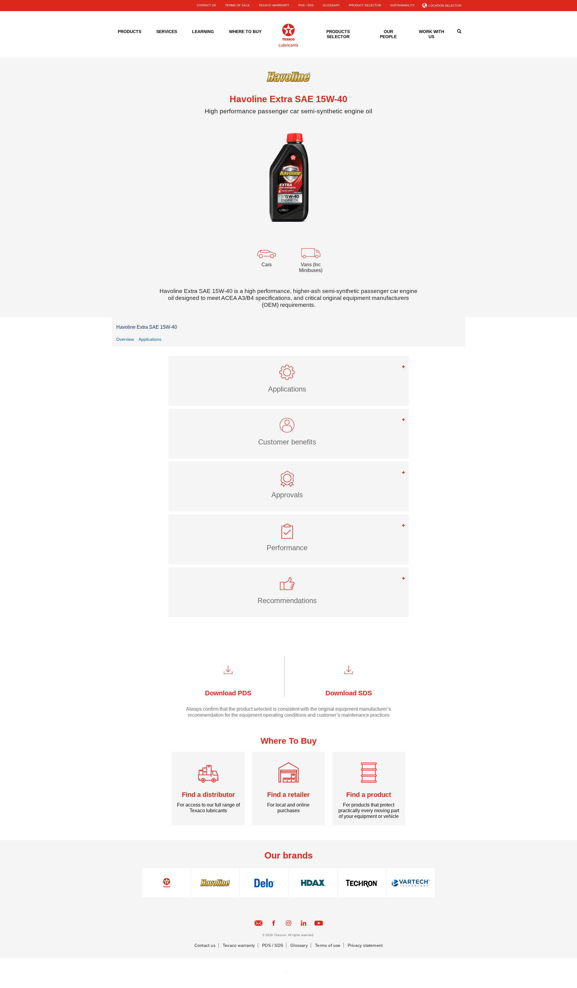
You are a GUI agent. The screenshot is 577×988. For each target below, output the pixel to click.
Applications (150, 339)
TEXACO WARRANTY (274, 5)
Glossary (299, 945)
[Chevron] (288, 45)
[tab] (288, 381)
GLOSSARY (331, 5)
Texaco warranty (239, 945)
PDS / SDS (306, 5)
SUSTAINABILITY (402, 5)
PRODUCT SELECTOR (365, 5)
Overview (125, 339)
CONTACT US (206, 5)
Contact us (204, 945)
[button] (288, 375)
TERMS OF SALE (237, 5)
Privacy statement (365, 945)
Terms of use (327, 945)
